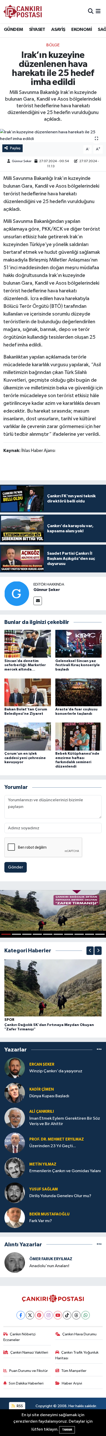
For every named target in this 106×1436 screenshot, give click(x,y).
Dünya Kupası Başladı (49, 1096)
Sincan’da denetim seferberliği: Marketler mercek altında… (25, 665)
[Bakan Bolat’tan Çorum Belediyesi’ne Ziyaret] (27, 692)
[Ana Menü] (98, 11)
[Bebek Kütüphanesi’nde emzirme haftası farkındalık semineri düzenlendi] (78, 736)
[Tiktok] (67, 1315)
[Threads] (76, 1315)
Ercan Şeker (41, 1064)
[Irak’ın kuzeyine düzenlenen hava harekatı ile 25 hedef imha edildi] (53, 135)
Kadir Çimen (41, 1089)
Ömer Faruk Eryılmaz (50, 1259)
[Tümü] (99, 1050)
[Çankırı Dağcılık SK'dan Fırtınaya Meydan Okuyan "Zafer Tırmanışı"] (53, 988)
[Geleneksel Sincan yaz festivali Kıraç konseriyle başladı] (78, 643)
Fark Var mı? (40, 1221)
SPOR (9, 1020)
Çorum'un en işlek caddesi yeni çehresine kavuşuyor (25, 758)
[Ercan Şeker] (14, 1068)
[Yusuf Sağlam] (14, 1192)
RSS (19, 1406)
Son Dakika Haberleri (26, 1383)
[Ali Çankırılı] (14, 1118)
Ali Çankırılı (41, 1111)
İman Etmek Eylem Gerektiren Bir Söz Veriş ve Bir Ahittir (64, 1121)
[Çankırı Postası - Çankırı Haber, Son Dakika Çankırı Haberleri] (22, 11)
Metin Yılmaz (42, 1164)
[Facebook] (20, 1315)
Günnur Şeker (21, 161)
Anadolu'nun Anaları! (49, 1266)
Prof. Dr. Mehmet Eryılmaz (56, 1139)
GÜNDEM (13, 29)
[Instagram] (48, 1315)
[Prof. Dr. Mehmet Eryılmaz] (14, 1143)
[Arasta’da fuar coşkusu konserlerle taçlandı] (78, 692)
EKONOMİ (81, 29)
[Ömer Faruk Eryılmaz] (14, 1262)
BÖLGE (53, 45)
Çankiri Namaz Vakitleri (29, 1352)
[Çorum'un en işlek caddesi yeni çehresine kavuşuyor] (27, 736)
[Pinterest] (39, 1315)
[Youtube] (58, 1315)
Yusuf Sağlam (43, 1189)
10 (100, 934)
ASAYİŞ (58, 29)
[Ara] (90, 11)
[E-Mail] (37, 601)
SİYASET (37, 29)
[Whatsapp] (85, 1315)
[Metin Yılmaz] (14, 1167)
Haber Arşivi (72, 1383)
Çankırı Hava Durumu (79, 1334)
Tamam (67, 1429)
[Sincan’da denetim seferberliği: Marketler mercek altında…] (27, 643)
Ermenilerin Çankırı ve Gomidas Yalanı (65, 1171)
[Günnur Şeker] (16, 593)
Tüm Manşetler (73, 1371)
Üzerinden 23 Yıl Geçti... (52, 1146)
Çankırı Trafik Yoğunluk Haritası (77, 1355)
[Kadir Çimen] (14, 1093)
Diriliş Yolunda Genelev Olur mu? (60, 1196)
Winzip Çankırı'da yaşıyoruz (55, 1071)
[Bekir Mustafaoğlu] (14, 1217)
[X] (30, 1315)
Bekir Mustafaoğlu (49, 1214)
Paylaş (15, 148)
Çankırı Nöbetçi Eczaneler (19, 1337)
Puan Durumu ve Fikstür (28, 1371)
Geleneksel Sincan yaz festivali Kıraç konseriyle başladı (77, 665)
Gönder (15, 867)
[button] (90, 950)
